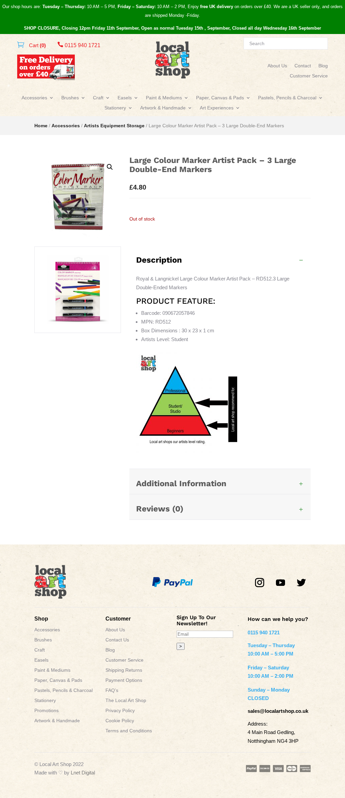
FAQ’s (111, 690)
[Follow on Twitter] (301, 583)
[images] (78, 331)
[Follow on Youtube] (281, 583)
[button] (110, 167)
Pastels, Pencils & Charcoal (287, 97)
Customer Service (309, 75)
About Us (277, 65)
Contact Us (117, 639)
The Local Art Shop (125, 700)
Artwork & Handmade (163, 107)
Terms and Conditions (128, 730)
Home (41, 125)
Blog (323, 65)
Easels (125, 97)
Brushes (70, 97)
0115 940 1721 (78, 45)
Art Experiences (216, 107)
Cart (37, 45)
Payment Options (123, 680)
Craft (98, 97)
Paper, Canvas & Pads (220, 97)
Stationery (115, 107)
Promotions (46, 710)
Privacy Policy (120, 710)
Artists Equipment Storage (114, 125)
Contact (302, 65)
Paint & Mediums (164, 97)
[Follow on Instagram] (260, 583)
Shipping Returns (123, 670)
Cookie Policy (119, 720)
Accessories (34, 97)
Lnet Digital (83, 772)
